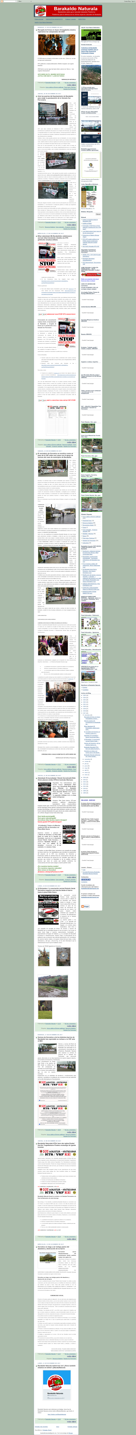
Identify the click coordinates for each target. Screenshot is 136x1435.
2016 (84, 777)
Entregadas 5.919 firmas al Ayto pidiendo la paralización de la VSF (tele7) (92, 227)
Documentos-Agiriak (88, 525)
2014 (84, 782)
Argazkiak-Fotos (87, 520)
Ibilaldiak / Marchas (88, 533)
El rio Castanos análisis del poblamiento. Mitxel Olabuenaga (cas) (91, 565)
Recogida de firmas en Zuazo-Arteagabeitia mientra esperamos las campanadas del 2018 (57, 31)
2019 (84, 708)
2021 (84, 704)
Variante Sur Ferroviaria (69, 89)
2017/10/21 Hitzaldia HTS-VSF (91, 246)
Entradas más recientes (41, 1426)
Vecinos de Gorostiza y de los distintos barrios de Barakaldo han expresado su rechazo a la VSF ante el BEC (56, 1039)
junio (86, 766)
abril (86, 770)
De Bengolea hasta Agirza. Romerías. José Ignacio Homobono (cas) (90, 571)
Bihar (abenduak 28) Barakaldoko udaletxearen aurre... (91, 728)
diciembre (87, 715)
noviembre (87, 759)
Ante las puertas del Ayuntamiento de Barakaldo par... (92, 722)
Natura (84, 536)
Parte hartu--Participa (70, 87)
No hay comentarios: (70, 82)
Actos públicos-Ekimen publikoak (54, 87)
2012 (84, 786)
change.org (71, 288)
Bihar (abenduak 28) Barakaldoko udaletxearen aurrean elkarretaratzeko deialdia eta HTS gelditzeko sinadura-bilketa (55, 238)
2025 (84, 695)
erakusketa (86, 543)
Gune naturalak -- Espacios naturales (66, 227)
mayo (86, 768)
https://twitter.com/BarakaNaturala (57, 1414)
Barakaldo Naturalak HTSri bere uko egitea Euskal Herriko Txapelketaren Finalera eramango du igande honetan (57, 1145)
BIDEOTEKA (81, 19)
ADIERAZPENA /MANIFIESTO (54, 19)
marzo (86, 772)
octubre (87, 761)
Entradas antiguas (72, 1426)
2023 (84, 700)
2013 (84, 784)
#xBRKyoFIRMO (87, 223)
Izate (84, 869)
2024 (84, 697)
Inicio (57, 1426)
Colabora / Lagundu (70, 19)
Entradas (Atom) (47, 1430)
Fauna (84, 527)
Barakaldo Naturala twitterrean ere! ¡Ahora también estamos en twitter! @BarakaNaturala (56, 1367)
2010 (84, 788)
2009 (84, 790)
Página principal (39, 19)
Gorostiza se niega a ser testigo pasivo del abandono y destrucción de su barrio (53, 1248)
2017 (84, 713)
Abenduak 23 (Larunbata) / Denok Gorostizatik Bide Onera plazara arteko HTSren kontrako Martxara (56, 779)
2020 (84, 706)
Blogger (71, 1433)
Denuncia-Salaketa (50, 227)
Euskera (85, 687)
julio (86, 763)
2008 (84, 793)
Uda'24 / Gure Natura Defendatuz (43, 22)
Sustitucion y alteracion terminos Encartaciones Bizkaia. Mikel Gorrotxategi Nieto (91, 553)
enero (86, 774)
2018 (84, 711)
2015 (84, 779)
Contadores (84, 882)
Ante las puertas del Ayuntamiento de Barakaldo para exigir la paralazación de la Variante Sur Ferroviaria (55, 98)
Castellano (85, 689)
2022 (84, 702)
